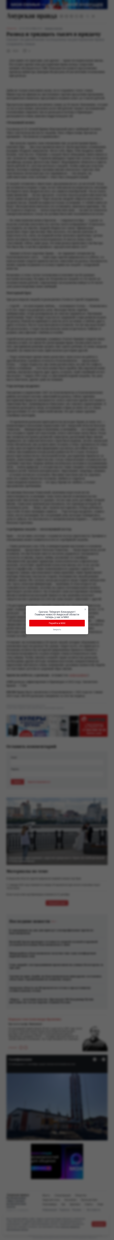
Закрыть (57, 629)
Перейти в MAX (57, 623)
